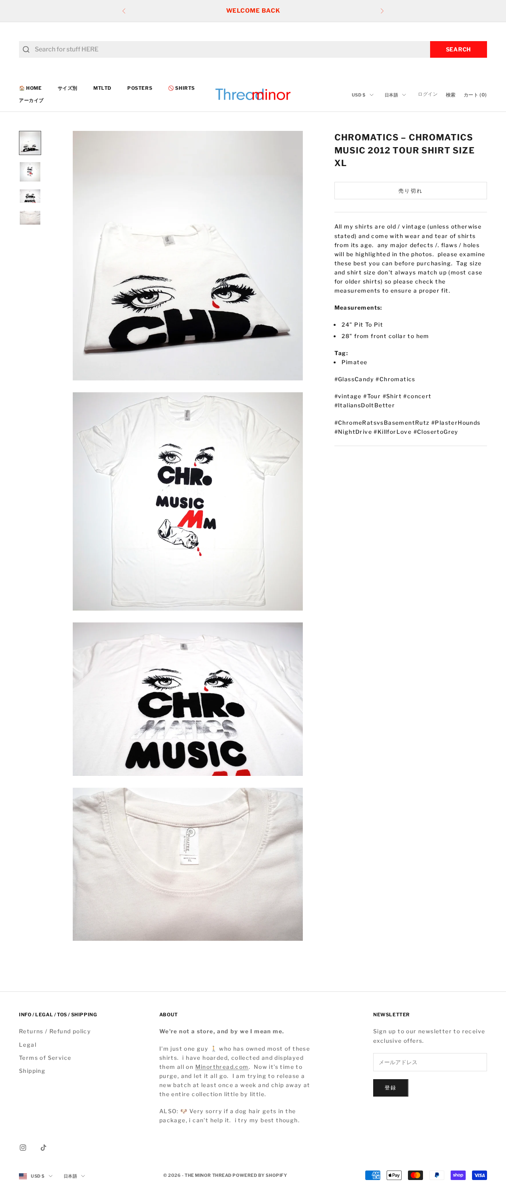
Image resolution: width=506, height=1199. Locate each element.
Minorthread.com (222, 1066)
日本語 (391, 95)
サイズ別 (67, 88)
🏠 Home (30, 88)
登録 (391, 1087)
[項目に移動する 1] (30, 143)
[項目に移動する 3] (30, 196)
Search (458, 49)
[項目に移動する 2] (30, 171)
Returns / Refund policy (55, 1031)
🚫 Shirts (181, 88)
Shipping (32, 1070)
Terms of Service (45, 1057)
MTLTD (102, 88)
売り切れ (410, 190)
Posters (139, 88)
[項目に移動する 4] (30, 217)
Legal (27, 1044)
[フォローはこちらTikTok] (43, 1148)
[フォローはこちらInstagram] (23, 1148)
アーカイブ (31, 100)
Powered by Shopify (259, 1175)
